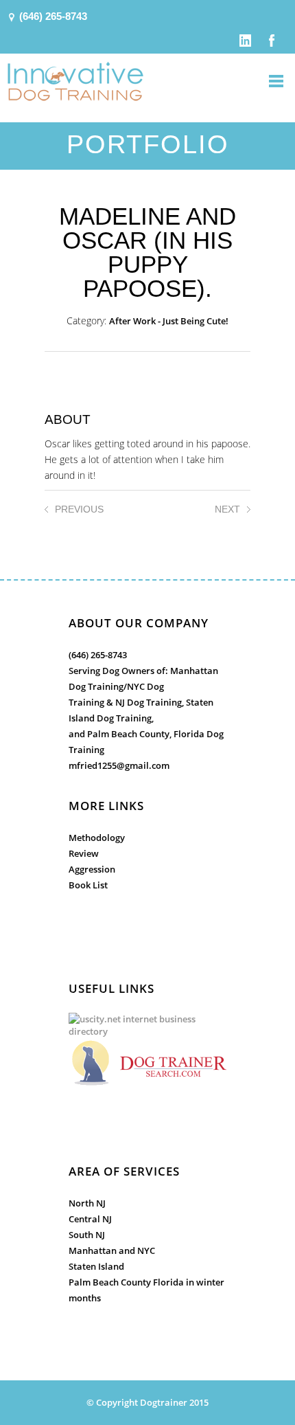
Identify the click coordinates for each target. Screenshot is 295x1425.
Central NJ (90, 1219)
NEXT (227, 509)
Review (84, 853)
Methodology (97, 837)
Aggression (92, 869)
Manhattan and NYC (112, 1250)
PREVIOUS (79, 509)
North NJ (87, 1203)
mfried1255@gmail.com (119, 765)
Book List (88, 885)
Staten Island (96, 1266)
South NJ (87, 1234)
